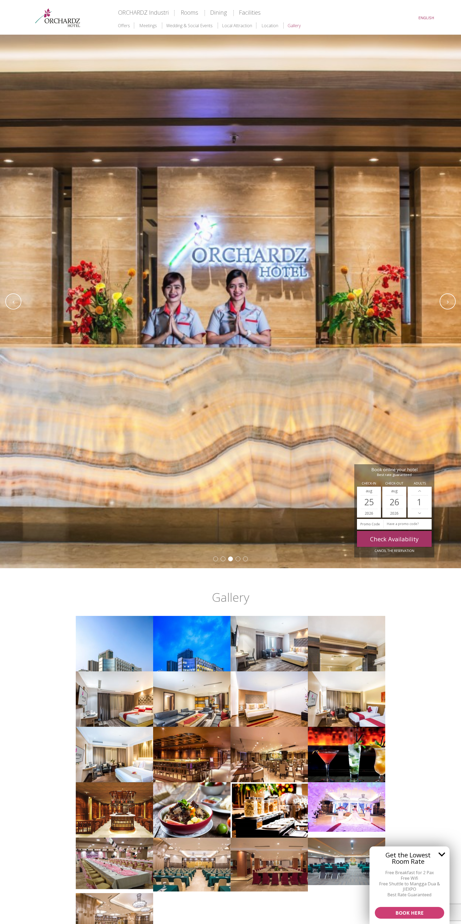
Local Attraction (237, 26)
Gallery (294, 26)
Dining (218, 12)
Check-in (369, 483)
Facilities (250, 12)
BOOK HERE (409, 913)
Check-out (394, 483)
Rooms (189, 12)
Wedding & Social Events (189, 26)
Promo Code (370, 524)
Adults (420, 483)
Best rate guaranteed (394, 475)
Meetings (148, 26)
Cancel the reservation (394, 550)
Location (269, 26)
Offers (124, 26)
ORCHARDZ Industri (143, 12)
